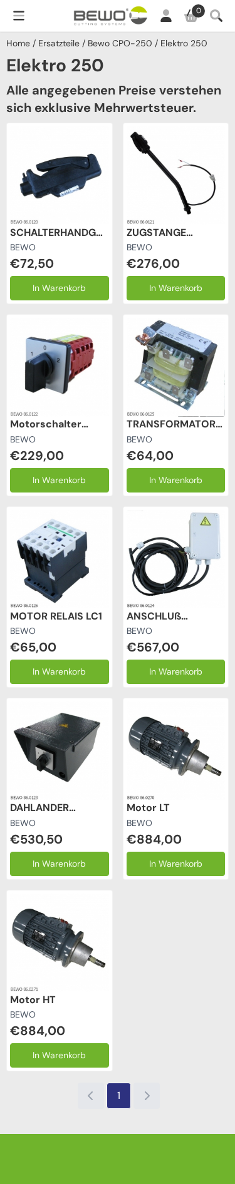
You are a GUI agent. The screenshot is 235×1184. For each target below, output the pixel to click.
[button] (18, 15)
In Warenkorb (59, 287)
